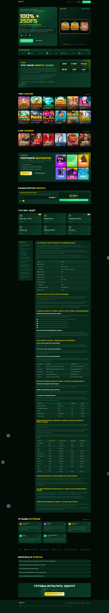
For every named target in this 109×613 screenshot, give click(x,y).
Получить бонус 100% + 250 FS (54, 593)
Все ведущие (86, 131)
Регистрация (86, 1)
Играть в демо (26, 173)
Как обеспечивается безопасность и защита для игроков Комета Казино (26, 273)
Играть (16, 609)
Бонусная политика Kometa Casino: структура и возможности (26, 261)
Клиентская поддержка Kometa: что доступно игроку (25, 277)
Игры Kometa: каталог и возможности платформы (25, 258)
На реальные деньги (40, 173)
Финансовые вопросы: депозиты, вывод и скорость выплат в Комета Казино (26, 265)
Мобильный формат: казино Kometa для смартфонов (26, 269)
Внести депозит (74, 200)
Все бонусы (39, 40)
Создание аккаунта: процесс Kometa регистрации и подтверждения (24, 254)
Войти (78, 1)
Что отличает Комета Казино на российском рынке (25, 245)
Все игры (87, 94)
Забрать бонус (26, 40)
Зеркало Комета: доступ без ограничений (26, 249)
